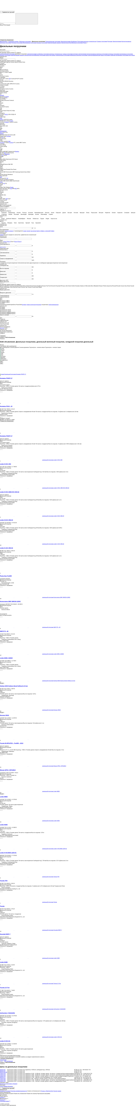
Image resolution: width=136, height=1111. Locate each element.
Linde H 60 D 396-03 (6, 520)
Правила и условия (5, 1091)
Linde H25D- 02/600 (6, 658)
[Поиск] (27, 18)
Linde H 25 (3, 1074)
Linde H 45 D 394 (5, 464)
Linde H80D (4, 796)
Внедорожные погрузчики (29, 42)
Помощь (5, 1086)
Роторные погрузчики (17, 42)
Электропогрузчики (66, 41)
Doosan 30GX (4, 715)
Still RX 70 (2, 1077)
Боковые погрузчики (42, 42)
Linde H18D (4, 962)
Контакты (10, 1086)
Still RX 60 (2, 1069)
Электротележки (117, 41)
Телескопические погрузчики (52, 41)
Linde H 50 (3, 1078)
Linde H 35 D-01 (5, 1041)
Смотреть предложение (7, 1058)
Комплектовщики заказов (54, 42)
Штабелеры (74, 41)
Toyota (2, 906)
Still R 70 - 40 (4, 631)
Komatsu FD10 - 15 (6, 406)
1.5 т (1, 247)
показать (3, 336)
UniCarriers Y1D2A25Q (7, 1013)
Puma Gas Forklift (6, 576)
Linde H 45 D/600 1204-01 (8, 852)
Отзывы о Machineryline (47, 1091)
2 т (3, 247)
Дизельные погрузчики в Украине (8, 1083)
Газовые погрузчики (102, 41)
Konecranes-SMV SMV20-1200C (10, 601)
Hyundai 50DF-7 (5, 934)
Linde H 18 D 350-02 (6, 548)
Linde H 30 (3, 1073)
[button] (68, 32)
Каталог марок (57, 1091)
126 (5, 1061)
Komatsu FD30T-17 (6, 378)
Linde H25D (4, 824)
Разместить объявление (7, 421)
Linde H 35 (3, 1076)
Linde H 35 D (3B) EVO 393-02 (9, 492)
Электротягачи (65, 42)
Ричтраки (109, 41)
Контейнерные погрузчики (76, 42)
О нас (1, 1086)
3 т (5, 247)
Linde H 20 (3, 1081)
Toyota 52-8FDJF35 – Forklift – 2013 (11, 743)
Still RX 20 (2, 1071)
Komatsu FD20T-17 (6, 436)
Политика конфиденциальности (18, 1091)
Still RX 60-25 (3, 1072)
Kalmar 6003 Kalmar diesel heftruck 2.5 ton (14, 686)
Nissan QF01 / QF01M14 (8, 770)
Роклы (84, 42)
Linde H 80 (3, 1080)
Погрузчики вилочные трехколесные (86, 41)
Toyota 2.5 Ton (5, 987)
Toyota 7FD (3, 880)
